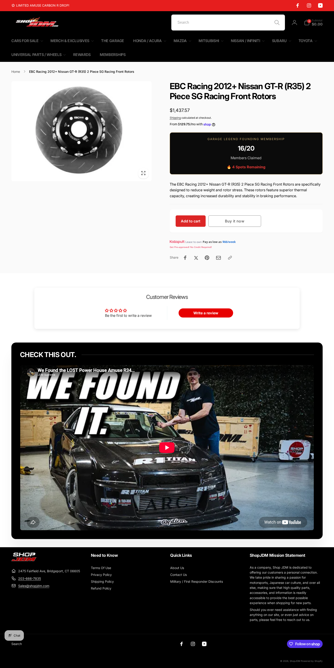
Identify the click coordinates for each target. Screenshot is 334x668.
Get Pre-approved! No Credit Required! (191, 247)
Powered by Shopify (312, 661)
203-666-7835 (29, 578)
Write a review (205, 313)
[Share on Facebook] (185, 257)
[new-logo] (23, 560)
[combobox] (228, 22)
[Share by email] (218, 258)
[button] (313, 22)
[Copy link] (230, 257)
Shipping (175, 117)
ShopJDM (295, 661)
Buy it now (234, 221)
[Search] (277, 22)
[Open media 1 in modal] (81, 131)
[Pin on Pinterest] (207, 257)
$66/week (229, 242)
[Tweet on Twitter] (196, 257)
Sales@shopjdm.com (33, 586)
